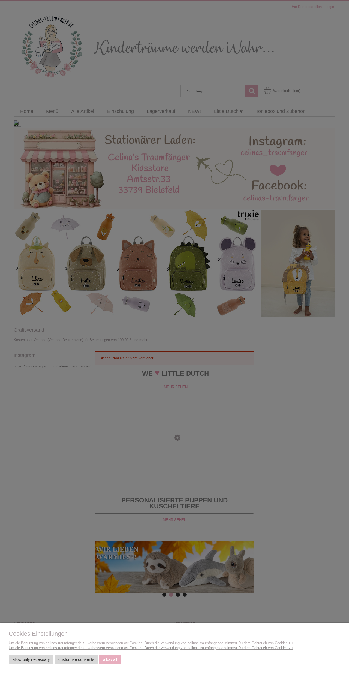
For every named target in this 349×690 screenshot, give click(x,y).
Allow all (110, 659)
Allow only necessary (31, 659)
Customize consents (76, 659)
